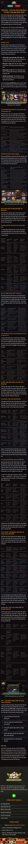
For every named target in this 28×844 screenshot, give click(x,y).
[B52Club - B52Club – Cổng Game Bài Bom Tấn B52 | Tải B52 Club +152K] (14, 2)
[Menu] (2, 2)
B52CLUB (3, 786)
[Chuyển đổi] (2, 716)
